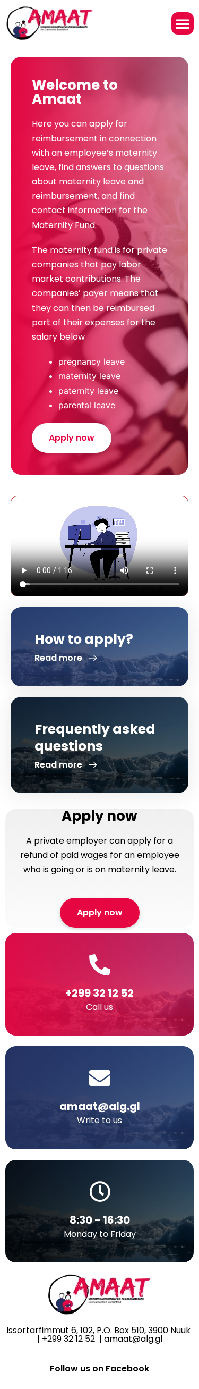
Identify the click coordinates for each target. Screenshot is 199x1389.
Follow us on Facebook (99, 1368)
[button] (182, 23)
